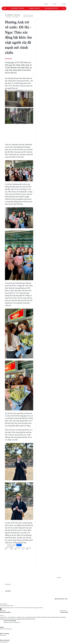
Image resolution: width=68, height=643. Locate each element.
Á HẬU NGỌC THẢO (28, 549)
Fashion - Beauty (34, 8)
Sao (5, 8)
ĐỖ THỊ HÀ (23, 549)
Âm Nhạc (41, 617)
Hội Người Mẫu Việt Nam (29, 619)
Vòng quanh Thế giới (34, 617)
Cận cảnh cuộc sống (51, 8)
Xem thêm (7, 591)
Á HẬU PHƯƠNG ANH (18, 549)
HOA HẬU (12, 549)
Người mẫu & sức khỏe (58, 617)
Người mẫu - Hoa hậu (17, 8)
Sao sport (51, 617)
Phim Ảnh (46, 617)
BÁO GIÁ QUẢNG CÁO (61, 599)
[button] (28, 16)
